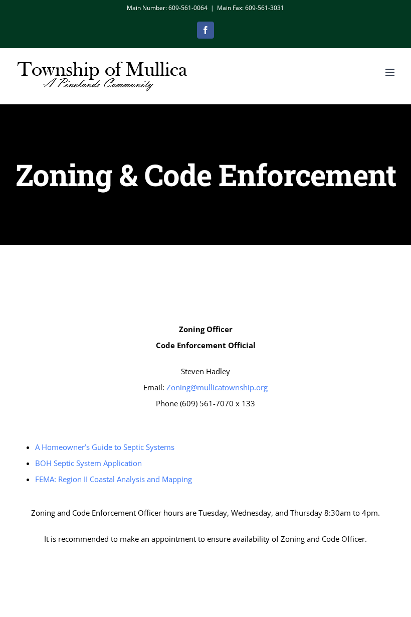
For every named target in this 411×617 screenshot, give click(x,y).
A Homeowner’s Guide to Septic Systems (104, 447)
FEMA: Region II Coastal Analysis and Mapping (113, 479)
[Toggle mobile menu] (390, 72)
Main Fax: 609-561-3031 (250, 8)
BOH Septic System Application (88, 463)
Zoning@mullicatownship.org (216, 387)
